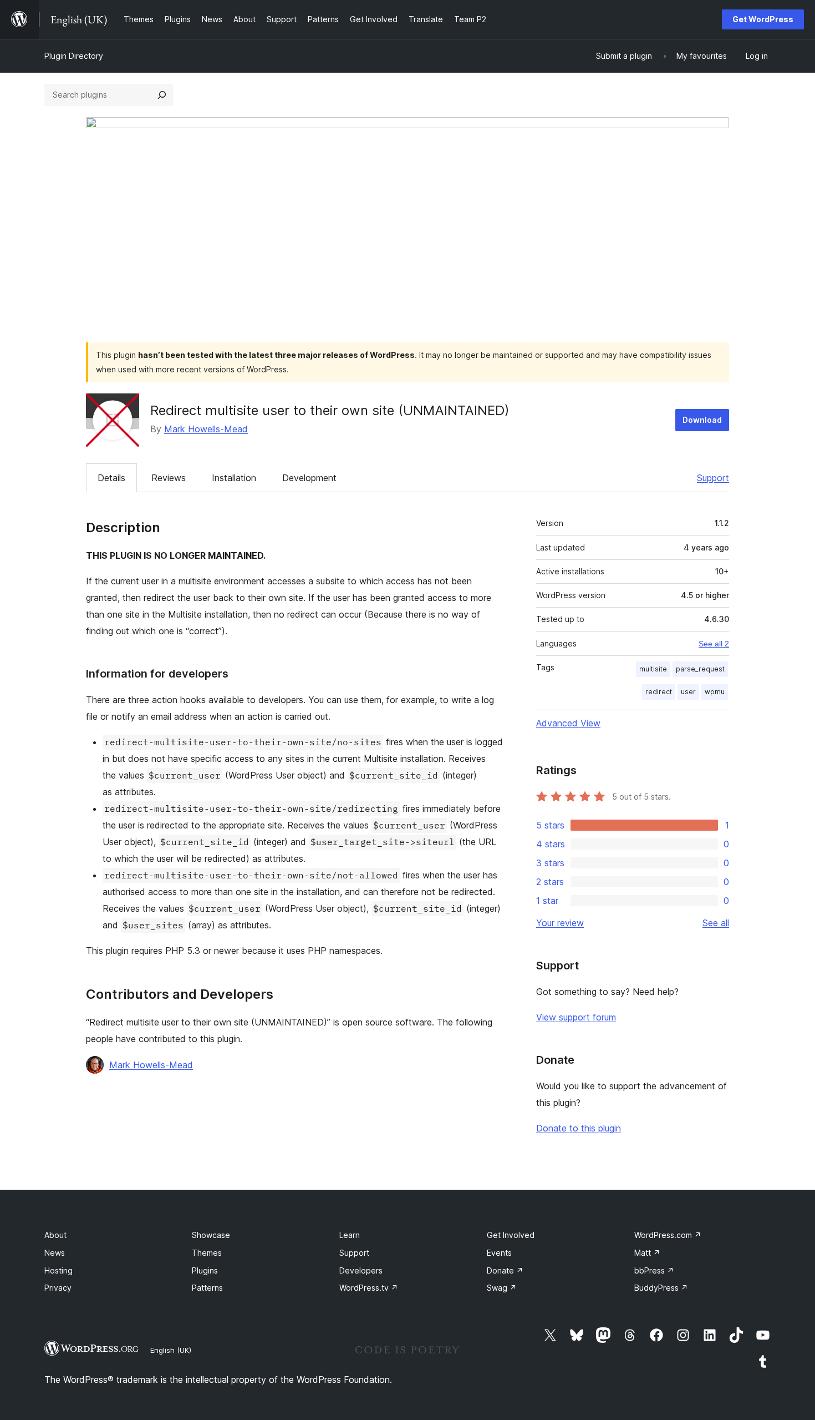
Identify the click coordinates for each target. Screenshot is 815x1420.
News (54, 1252)
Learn (349, 1235)
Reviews (168, 477)
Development (309, 477)
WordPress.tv (368, 1287)
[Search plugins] (162, 95)
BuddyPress (661, 1287)
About (55, 1235)
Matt (647, 1252)
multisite (653, 669)
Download (702, 420)
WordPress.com (667, 1235)
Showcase (211, 1235)
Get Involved (510, 1235)
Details (111, 477)
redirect (658, 692)
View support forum (576, 1017)
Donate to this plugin (578, 1128)
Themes (207, 1252)
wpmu (715, 692)
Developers (361, 1270)
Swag (502, 1287)
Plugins (205, 1270)
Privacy (58, 1287)
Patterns (207, 1287)
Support (713, 477)
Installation (234, 477)
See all (715, 922)
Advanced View (568, 723)
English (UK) (170, 1350)
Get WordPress (762, 19)
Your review (560, 922)
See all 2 (714, 643)
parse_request (700, 669)
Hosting (58, 1270)
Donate (505, 1270)
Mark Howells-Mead (206, 428)
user (688, 692)
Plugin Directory (73, 55)
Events (499, 1252)
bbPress (654, 1270)
